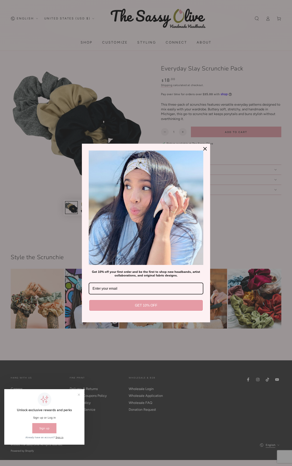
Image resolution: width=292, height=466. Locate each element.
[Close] (205, 149)
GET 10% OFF (146, 305)
